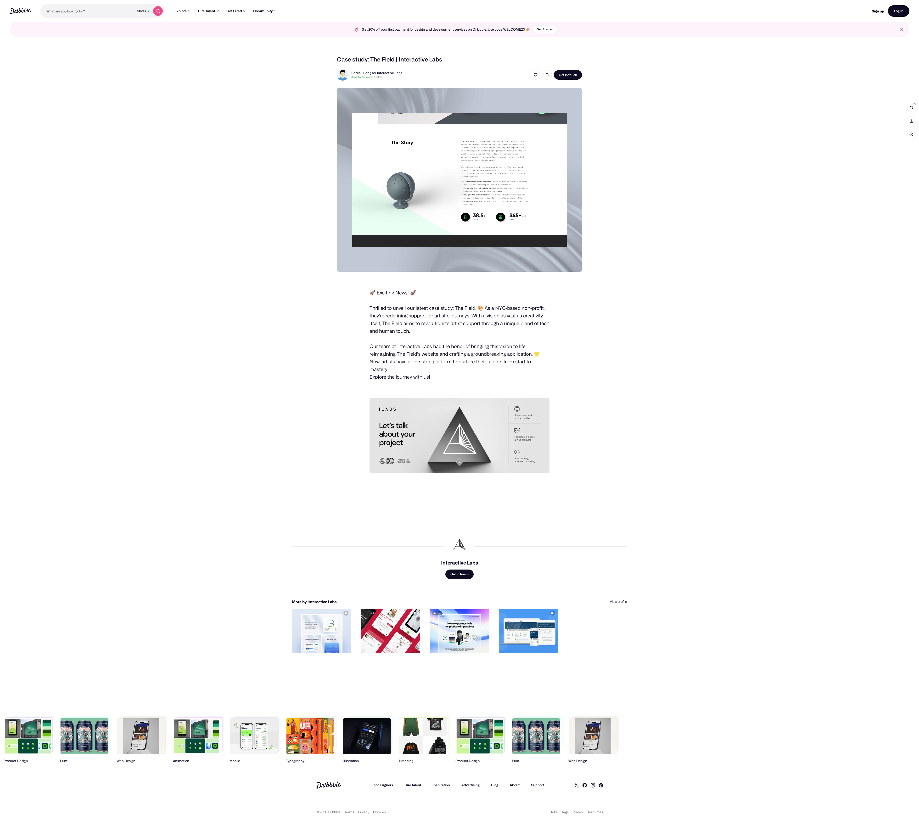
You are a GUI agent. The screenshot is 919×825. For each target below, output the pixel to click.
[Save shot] (547, 75)
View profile (618, 601)
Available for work (361, 77)
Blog (494, 785)
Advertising (470, 785)
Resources (595, 812)
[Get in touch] (323, 644)
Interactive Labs (389, 73)
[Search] (158, 11)
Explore (180, 11)
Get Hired (234, 11)
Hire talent (412, 785)
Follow (378, 77)
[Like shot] (535, 75)
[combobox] (87, 11)
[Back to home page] (20, 11)
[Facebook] (585, 785)
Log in (898, 11)
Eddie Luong (361, 73)
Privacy (363, 812)
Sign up (878, 11)
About (515, 785)
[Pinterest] (601, 785)
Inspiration (441, 785)
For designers (382, 785)
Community (263, 11)
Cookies (379, 812)
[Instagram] (593, 785)
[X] (576, 785)
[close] (901, 29)
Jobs (554, 812)
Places (577, 812)
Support (537, 785)
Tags (565, 812)
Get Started (545, 29)
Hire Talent (206, 11)
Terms (349, 812)
